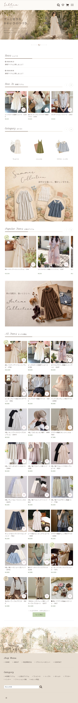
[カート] (67, 5)
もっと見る (39, 614)
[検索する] (41, 686)
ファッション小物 (21, 679)
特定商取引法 (27, 662)
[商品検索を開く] (58, 5)
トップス (47, 676)
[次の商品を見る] (71, 85)
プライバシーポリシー (43, 662)
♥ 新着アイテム (10, 676)
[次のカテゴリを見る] (71, 130)
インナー (8, 679)
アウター (67, 676)
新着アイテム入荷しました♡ (14, 64)
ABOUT (16, 662)
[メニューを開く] (72, 5)
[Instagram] (6, 698)
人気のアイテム (24, 676)
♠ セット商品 (35, 679)
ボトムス (57, 676)
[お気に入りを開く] (63, 5)
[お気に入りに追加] (23, 109)
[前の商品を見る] (66, 85)
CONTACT (58, 662)
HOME (7, 662)
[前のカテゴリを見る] (66, 130)
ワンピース (37, 676)
